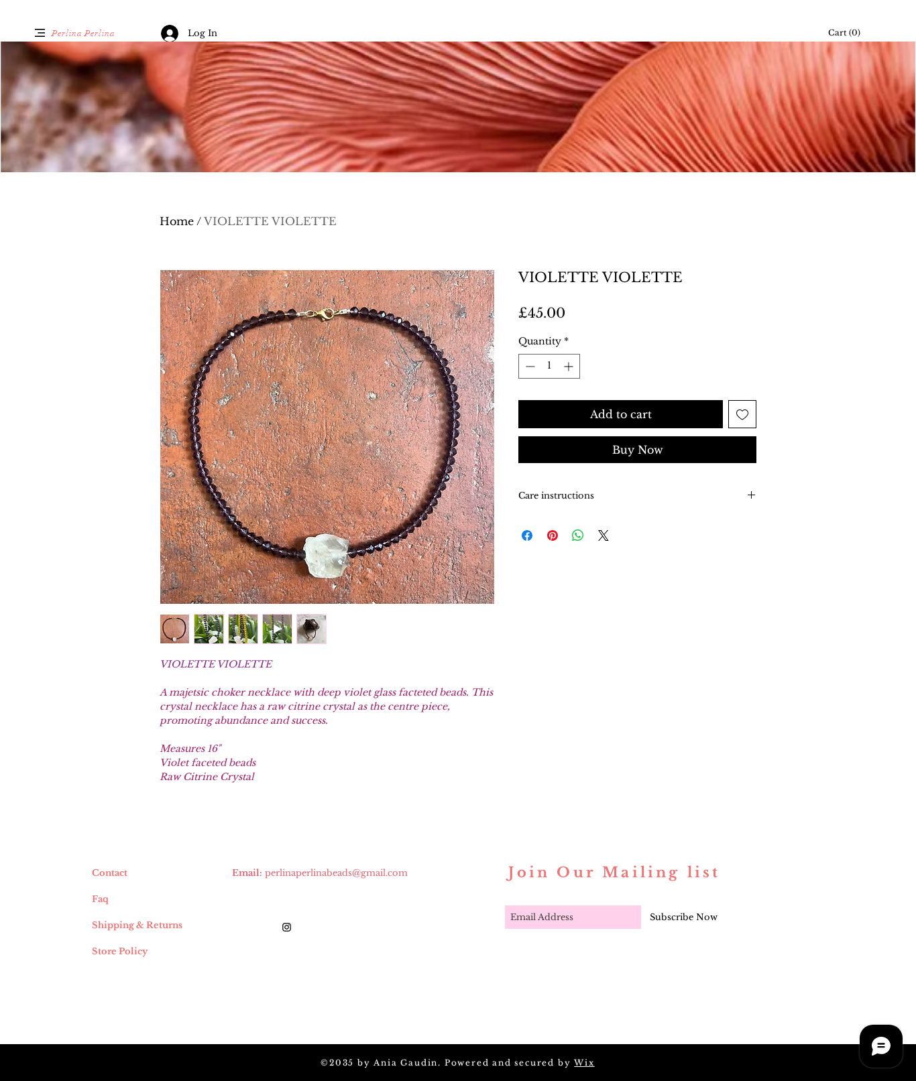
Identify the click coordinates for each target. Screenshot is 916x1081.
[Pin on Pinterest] (553, 535)
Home (177, 221)
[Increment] (569, 366)
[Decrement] (528, 366)
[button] (40, 33)
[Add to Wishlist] (742, 414)
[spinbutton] (549, 366)
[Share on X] (603, 535)
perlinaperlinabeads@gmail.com (336, 873)
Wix (584, 1063)
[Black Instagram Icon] (286, 927)
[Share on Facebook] (527, 535)
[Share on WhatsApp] (578, 535)
